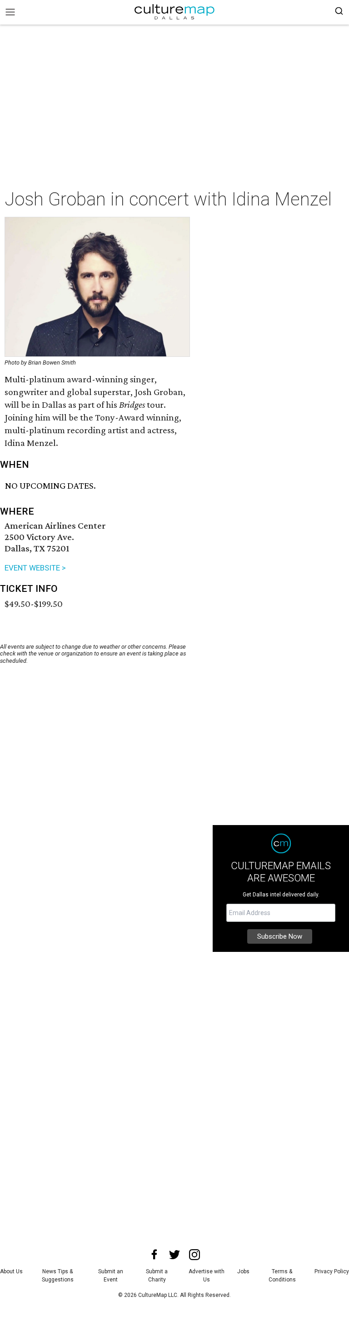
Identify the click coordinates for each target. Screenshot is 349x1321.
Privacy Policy (331, 1271)
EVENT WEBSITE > (35, 567)
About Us (11, 1271)
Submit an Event (110, 1275)
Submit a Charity (157, 1275)
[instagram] (194, 1254)
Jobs (243, 1271)
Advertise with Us (206, 1275)
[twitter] (174, 1254)
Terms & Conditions (282, 1275)
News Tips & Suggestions (58, 1275)
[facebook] (154, 1254)
